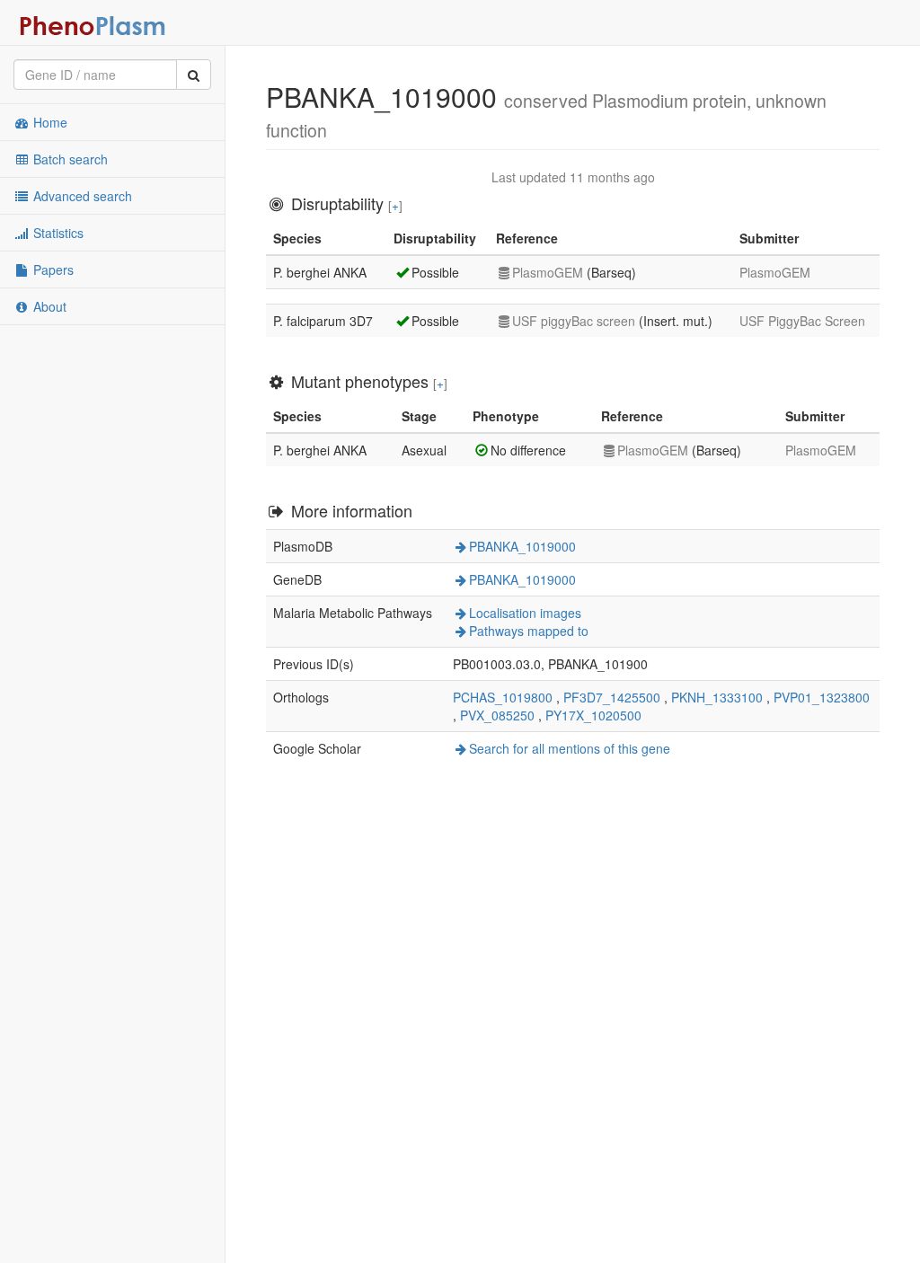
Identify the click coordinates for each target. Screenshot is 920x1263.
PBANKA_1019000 (522, 546)
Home (48, 122)
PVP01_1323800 (822, 697)
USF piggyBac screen (573, 321)
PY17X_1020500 (593, 715)
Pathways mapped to (528, 631)
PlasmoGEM (547, 272)
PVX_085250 (497, 715)
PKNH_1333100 (717, 697)
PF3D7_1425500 (611, 697)
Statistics (57, 233)
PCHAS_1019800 (503, 697)
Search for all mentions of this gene (569, 748)
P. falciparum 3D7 (323, 321)
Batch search (69, 159)
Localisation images (525, 613)
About (48, 306)
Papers (52, 269)
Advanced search (81, 196)
